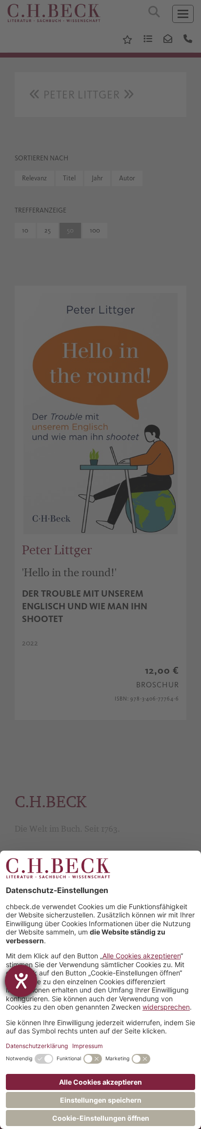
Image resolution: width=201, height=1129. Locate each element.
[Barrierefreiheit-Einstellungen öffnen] (21, 981)
